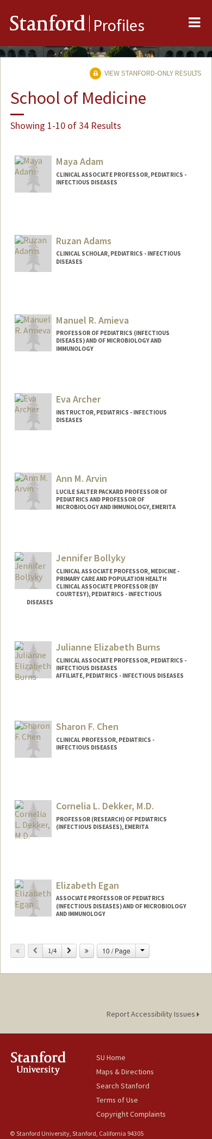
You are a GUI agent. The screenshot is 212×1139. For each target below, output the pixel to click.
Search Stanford (122, 1086)
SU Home (111, 1057)
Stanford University (53, 1063)
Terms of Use (117, 1100)
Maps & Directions (125, 1071)
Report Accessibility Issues (152, 1014)
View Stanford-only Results (152, 73)
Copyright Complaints (131, 1114)
